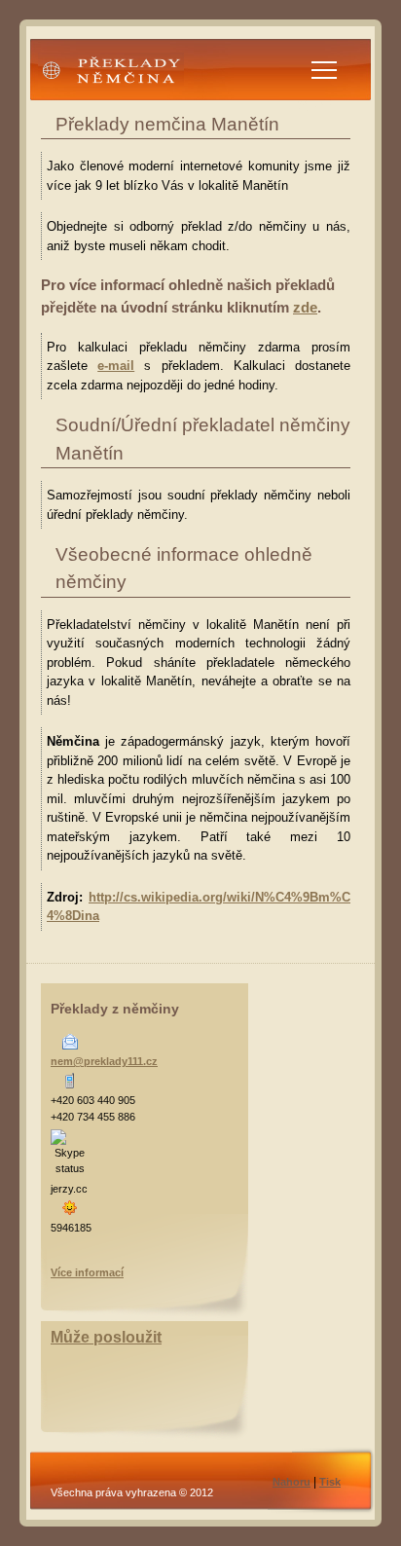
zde (305, 307)
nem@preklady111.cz (104, 1061)
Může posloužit (106, 1337)
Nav (324, 70)
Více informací (87, 1272)
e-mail (115, 365)
